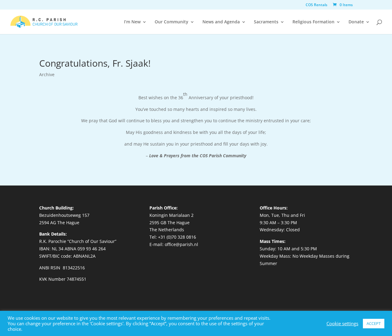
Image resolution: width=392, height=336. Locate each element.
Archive (47, 74)
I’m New (132, 22)
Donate (356, 22)
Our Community (171, 22)
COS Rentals (316, 5)
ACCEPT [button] (374, 323)
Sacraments (266, 22)
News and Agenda (221, 22)
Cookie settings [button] (342, 323)
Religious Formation (313, 22)
